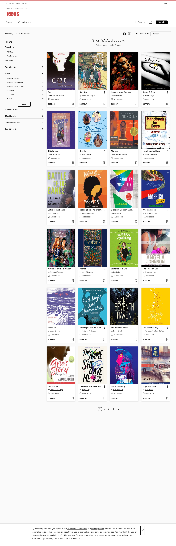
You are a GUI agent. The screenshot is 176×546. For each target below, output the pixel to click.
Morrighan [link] (84, 269)
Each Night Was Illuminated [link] (91, 328)
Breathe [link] (82, 151)
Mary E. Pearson (87, 272)
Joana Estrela (55, 331)
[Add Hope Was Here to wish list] (167, 398)
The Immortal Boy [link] (150, 328)
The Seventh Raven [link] (119, 328)
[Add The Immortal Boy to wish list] (167, 339)
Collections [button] (24, 22)
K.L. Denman (54, 213)
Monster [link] (114, 151)
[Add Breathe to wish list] (104, 163)
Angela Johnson (150, 272)
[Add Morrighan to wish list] (104, 280)
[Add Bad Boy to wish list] (104, 104)
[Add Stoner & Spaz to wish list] (167, 104)
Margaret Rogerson (57, 272)
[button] (139, 22)
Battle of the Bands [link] (56, 210)
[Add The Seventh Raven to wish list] (135, 339)
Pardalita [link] (52, 328)
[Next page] (118, 409)
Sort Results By (142, 33)
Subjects (10, 22)
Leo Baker (117, 272)
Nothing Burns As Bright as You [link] (91, 210)
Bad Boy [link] (83, 92)
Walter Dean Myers (88, 96)
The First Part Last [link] (150, 269)
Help (165, 4)
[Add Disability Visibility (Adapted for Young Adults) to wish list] (135, 222)
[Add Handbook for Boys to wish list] (167, 163)
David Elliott (117, 331)
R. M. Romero (118, 390)
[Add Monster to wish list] (135, 163)
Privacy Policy (97, 528)
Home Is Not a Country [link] (121, 92)
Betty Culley (86, 390)
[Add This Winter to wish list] (72, 163)
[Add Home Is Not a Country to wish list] (135, 104)
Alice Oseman (55, 154)
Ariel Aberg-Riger (151, 213)
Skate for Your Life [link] (119, 269)
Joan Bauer (149, 390)
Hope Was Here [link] (149, 386)
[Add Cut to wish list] (72, 104)
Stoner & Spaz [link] (149, 92)
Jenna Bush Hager (56, 390)
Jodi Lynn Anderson (89, 331)
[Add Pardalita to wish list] (72, 339)
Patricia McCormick (57, 96)
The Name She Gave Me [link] (89, 386)
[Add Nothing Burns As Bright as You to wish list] (104, 222)
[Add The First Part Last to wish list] (167, 280)
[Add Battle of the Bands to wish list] (72, 222)
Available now (12, 56)
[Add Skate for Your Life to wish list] (135, 280)
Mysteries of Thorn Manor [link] (59, 269)
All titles (10, 52)
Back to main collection (18, 3)
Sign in (161, 22)
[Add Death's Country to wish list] (135, 398)
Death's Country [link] (118, 386)
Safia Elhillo (117, 96)
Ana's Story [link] (53, 386)
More (24, 104)
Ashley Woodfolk (88, 213)
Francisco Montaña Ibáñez (154, 331)
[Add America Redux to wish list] (167, 222)
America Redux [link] (149, 210)
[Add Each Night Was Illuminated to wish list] (104, 339)
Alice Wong (117, 213)
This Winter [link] (53, 151)
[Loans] (150, 22)
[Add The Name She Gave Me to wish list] (104, 398)
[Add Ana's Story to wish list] (72, 398)
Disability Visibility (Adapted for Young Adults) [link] (123, 210)
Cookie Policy (73, 538)
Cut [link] (49, 92)
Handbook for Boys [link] (151, 151)
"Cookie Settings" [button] (67, 535)
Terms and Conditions (77, 528)
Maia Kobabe (86, 154)
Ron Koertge (149, 96)
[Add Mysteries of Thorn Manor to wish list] (72, 280)
